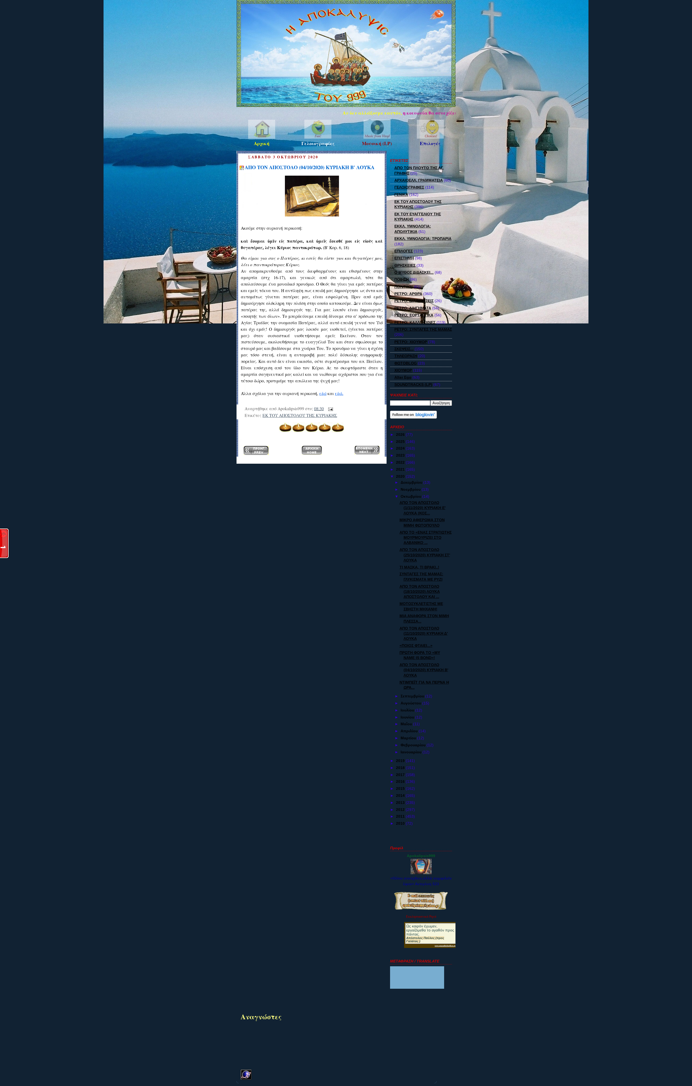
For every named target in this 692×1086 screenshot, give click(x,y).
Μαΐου (407, 724)
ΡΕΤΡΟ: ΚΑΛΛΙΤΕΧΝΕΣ (414, 322)
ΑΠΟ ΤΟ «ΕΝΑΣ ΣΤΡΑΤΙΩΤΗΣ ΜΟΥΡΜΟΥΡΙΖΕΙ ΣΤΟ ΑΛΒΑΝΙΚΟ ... (426, 537)
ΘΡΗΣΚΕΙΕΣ (404, 265)
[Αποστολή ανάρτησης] (329, 408)
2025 (401, 441)
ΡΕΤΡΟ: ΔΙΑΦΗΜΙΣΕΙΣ (414, 301)
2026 (401, 434)
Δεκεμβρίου (412, 482)
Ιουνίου (408, 717)
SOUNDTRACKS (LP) (413, 384)
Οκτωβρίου (411, 496)
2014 (401, 795)
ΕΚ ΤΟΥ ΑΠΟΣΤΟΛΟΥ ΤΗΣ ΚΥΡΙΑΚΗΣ (299, 415)
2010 (401, 823)
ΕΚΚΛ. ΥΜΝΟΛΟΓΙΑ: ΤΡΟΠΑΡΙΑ (422, 238)
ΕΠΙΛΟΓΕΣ (403, 251)
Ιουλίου (408, 710)
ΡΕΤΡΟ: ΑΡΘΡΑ (408, 294)
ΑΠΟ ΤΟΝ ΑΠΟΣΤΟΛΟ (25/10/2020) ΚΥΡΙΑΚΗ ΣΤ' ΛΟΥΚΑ (425, 554)
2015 (401, 788)
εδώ (323, 393)
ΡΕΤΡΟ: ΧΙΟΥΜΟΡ (410, 342)
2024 (401, 448)
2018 (401, 768)
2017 (401, 775)
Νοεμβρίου (411, 489)
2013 (401, 802)
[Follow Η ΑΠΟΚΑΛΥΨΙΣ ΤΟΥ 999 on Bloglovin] (413, 417)
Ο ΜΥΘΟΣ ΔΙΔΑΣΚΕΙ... (414, 272)
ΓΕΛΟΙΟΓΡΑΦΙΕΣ (409, 187)
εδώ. (339, 393)
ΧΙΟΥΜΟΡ (403, 370)
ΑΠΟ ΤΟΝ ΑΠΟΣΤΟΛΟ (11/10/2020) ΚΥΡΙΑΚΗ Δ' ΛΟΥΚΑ (424, 633)
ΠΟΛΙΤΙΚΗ (403, 287)
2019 (401, 760)
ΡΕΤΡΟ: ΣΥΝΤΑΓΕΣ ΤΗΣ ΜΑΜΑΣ (423, 329)
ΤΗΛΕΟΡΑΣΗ (405, 356)
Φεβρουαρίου (414, 745)
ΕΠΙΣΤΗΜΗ (404, 258)
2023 (401, 455)
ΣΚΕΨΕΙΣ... (404, 349)
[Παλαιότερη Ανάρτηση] (367, 451)
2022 (401, 462)
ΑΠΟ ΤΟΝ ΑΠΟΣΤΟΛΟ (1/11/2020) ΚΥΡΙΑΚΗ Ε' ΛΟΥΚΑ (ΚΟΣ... (422, 507)
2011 (401, 816)
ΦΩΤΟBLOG (405, 363)
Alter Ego (402, 377)
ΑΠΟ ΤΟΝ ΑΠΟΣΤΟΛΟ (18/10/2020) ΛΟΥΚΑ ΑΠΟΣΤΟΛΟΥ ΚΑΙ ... (420, 591)
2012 (401, 809)
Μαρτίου (409, 738)
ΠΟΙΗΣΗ (401, 279)
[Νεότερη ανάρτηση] (256, 451)
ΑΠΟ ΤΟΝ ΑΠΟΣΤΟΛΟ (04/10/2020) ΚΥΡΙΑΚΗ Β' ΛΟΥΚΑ (309, 167)
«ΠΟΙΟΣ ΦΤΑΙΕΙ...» (416, 645)
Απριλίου (410, 731)
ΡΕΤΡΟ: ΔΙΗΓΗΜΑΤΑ (412, 308)
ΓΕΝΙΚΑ (401, 194)
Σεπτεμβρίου (413, 696)
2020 (401, 476)
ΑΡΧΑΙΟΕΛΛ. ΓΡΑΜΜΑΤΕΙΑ (418, 180)
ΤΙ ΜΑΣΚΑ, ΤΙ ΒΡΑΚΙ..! (419, 567)
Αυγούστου (411, 703)
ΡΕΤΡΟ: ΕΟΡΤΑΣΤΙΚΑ (413, 315)
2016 (401, 781)
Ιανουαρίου (411, 752)
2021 (401, 469)
